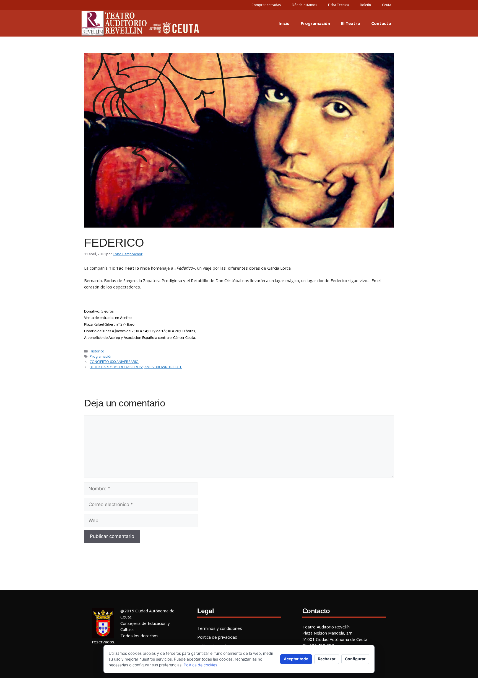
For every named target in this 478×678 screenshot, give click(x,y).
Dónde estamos (304, 4)
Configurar (355, 658)
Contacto (381, 23)
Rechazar (327, 658)
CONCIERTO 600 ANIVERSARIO (114, 361)
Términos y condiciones (219, 628)
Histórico (97, 351)
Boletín (365, 4)
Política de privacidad (217, 637)
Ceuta (386, 4)
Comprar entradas (266, 4)
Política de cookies (200, 664)
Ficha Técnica (338, 4)
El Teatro (350, 23)
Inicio (284, 23)
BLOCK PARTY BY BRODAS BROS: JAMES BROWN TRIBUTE (136, 366)
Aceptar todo (296, 658)
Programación (315, 23)
